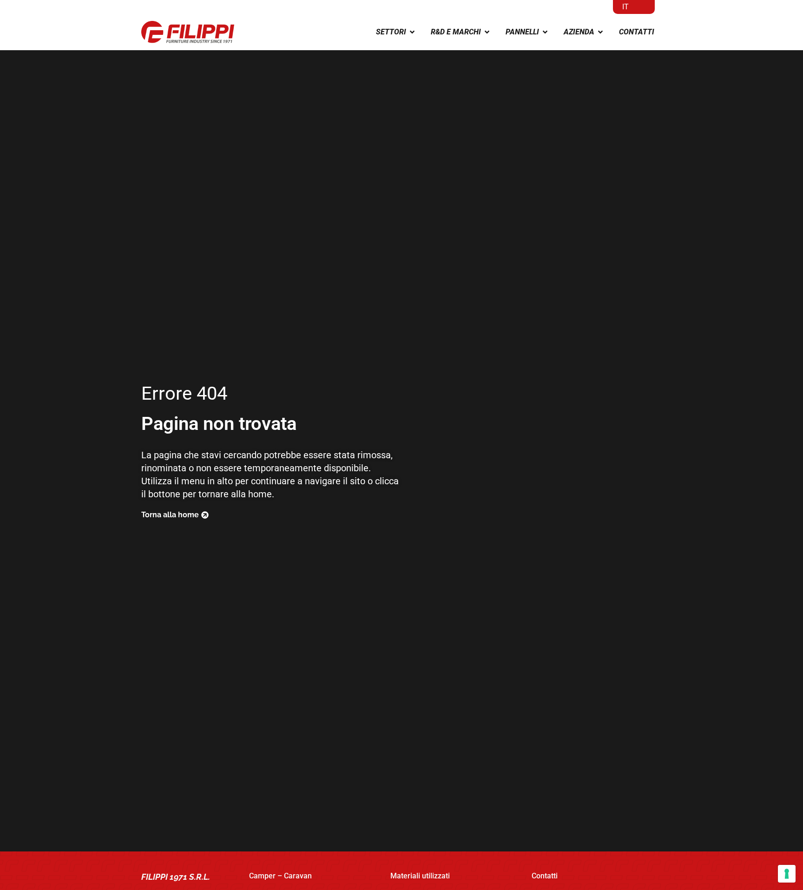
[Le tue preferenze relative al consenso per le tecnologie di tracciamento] (787, 874)
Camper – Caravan (280, 875)
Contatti (545, 875)
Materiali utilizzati (420, 875)
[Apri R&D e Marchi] (487, 32)
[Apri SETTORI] (412, 32)
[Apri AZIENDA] (600, 32)
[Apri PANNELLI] (545, 32)
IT (625, 6)
